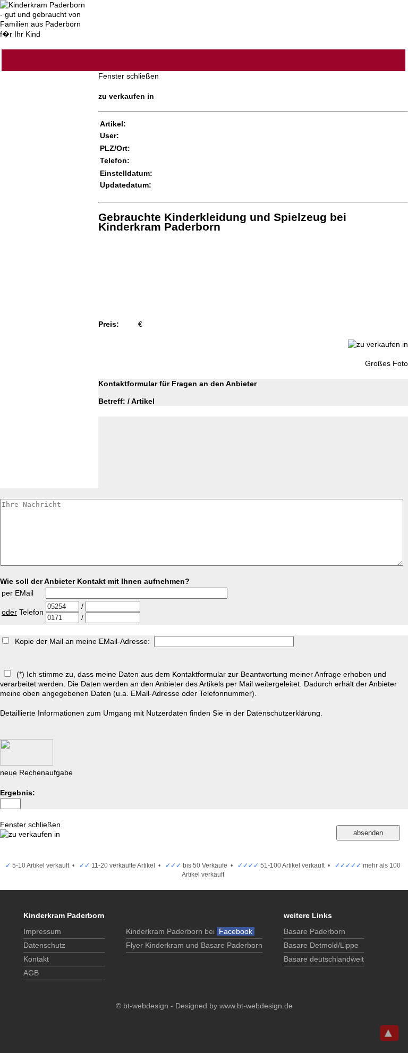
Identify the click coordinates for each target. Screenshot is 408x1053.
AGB (31, 973)
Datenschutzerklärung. (284, 713)
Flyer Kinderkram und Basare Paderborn (194, 945)
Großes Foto (386, 363)
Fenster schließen (128, 76)
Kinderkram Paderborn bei (190, 931)
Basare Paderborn (314, 931)
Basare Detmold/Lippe (321, 945)
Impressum (42, 931)
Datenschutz (44, 945)
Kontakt (36, 959)
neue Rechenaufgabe (36, 772)
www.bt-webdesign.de (256, 1005)
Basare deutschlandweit (324, 959)
